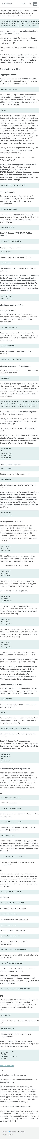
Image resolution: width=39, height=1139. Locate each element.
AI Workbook (7, 4)
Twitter (13, 1132)
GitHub (22, 1132)
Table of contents (7, 1066)
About (22, 4)
